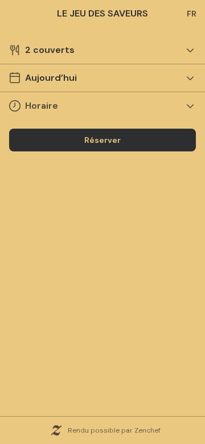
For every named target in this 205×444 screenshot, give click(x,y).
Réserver (102, 140)
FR (191, 14)
